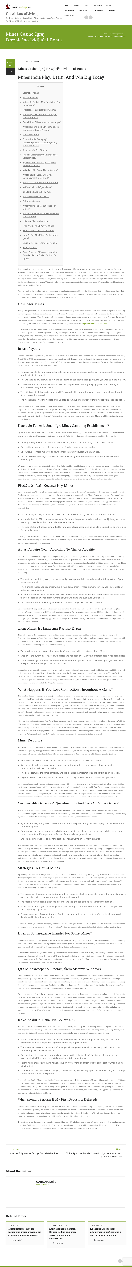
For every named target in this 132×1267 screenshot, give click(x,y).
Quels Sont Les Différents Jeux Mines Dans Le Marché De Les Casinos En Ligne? (40, 255)
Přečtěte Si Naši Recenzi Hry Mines (39, 109)
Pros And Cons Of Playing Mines (38, 225)
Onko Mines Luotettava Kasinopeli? (40, 242)
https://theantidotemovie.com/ (94, 323)
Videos (86, 6)
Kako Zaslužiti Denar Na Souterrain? (40, 170)
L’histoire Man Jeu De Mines (36, 221)
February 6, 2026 (97, 1225)
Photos (76, 6)
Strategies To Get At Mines (35, 150)
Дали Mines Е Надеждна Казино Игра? (42, 122)
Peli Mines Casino (31, 201)
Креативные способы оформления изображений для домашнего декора (105, 1231)
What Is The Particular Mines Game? (40, 182)
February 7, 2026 (15, 1225)
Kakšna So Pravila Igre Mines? (37, 187)
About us (112, 11)
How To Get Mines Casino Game (38, 230)
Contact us (68, 16)
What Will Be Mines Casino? (36, 196)
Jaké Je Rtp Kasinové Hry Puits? (37, 191)
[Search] (78, 16)
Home (66, 6)
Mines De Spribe (31, 134)
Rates (108, 6)
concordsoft (34, 62)
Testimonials (98, 11)
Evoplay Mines (30, 247)
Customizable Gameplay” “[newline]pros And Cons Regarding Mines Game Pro (40, 142)
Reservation (69, 11)
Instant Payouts (30, 97)
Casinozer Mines (31, 92)
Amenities (98, 6)
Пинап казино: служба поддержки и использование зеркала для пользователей (24, 1231)
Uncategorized (117, 34)
